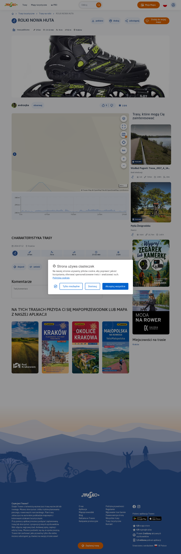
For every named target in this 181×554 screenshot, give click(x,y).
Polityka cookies (61, 278)
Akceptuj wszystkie (115, 286)
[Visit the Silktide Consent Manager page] (55, 286)
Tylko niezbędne (71, 286)
